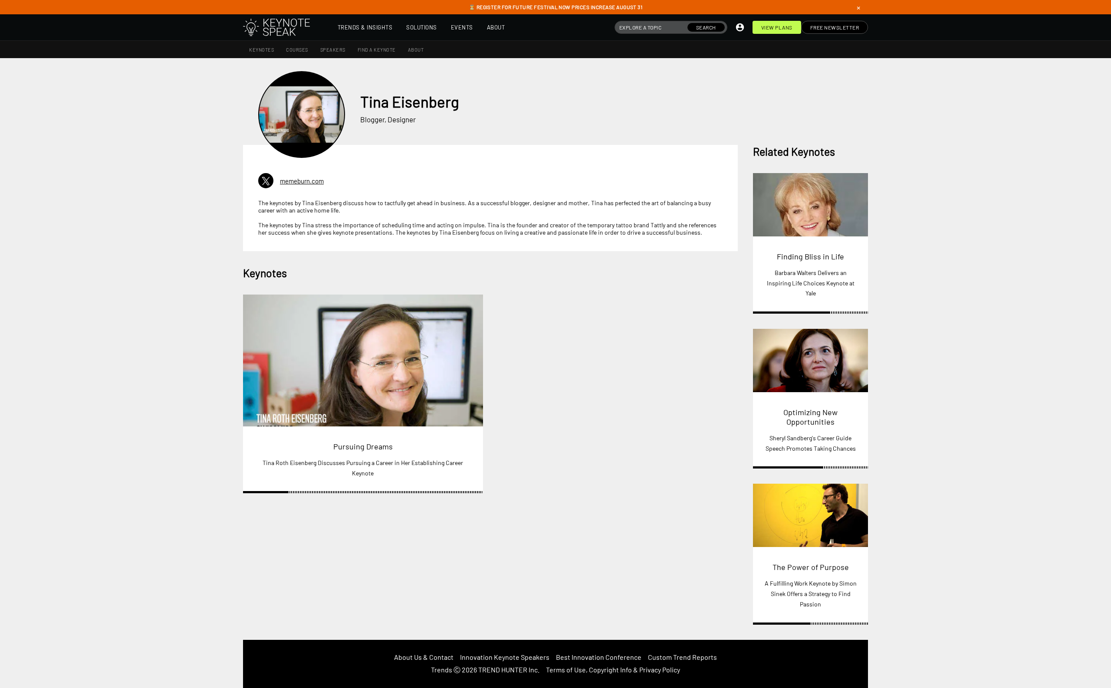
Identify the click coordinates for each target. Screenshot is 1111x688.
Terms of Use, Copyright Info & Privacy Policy (613, 669)
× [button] (858, 7)
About (496, 27)
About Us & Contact (424, 657)
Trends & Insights (365, 27)
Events (462, 27)
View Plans (776, 27)
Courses (297, 49)
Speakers (332, 49)
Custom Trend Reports (682, 657)
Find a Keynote (377, 49)
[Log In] (740, 27)
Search (706, 27)
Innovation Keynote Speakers (504, 657)
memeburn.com (302, 181)
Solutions (421, 27)
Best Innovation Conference (598, 657)
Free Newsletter (834, 27)
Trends (441, 669)
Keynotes (261, 49)
